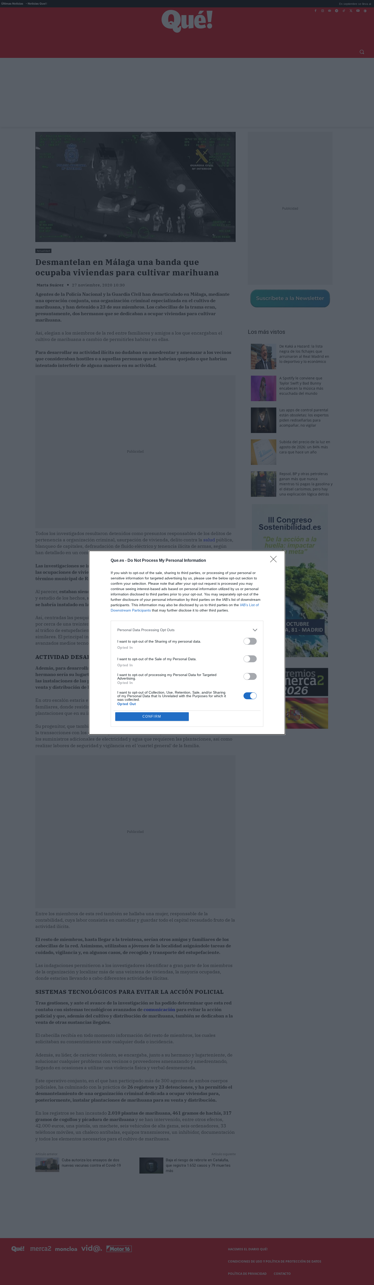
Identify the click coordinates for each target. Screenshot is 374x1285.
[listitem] (187, 630)
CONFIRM (151, 716)
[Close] (275, 561)
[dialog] (187, 642)
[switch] (250, 641)
